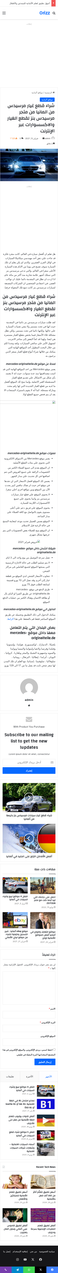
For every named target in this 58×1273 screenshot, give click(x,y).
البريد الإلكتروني (47, 1022)
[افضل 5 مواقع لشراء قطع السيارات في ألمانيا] (46, 1135)
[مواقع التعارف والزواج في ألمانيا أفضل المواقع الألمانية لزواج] (42, 920)
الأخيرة (29, 1076)
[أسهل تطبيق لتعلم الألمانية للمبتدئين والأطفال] (15, 1182)
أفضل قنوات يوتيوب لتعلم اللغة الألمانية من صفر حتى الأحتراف (21, 1119)
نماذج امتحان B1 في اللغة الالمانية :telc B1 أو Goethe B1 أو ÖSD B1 (20, 1104)
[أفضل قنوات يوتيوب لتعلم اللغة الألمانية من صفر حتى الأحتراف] (46, 1120)
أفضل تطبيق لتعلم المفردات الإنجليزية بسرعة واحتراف (43, 1229)
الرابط (10, 618)
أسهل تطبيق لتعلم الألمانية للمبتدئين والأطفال (18, 1195)
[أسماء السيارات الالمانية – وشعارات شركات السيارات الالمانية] (46, 1149)
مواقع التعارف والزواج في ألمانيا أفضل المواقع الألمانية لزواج (42, 935)
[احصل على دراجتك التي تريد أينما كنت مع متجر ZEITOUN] (42, 885)
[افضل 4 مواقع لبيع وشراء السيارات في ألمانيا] (15, 885)
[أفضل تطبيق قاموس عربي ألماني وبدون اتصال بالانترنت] (15, 1215)
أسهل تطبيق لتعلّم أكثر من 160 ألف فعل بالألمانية (44, 1195)
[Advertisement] (29, 55)
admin (47, 138)
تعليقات (10, 1076)
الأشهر (48, 1076)
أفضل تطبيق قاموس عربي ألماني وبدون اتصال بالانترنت (15, 1229)
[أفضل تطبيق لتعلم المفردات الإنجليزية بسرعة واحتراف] (43, 1215)
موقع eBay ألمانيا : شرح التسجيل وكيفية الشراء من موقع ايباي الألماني (16, 934)
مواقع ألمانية (37, 92)
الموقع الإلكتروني (47, 1036)
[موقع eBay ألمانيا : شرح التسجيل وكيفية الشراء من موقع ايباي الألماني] (15, 920)
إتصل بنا (6, 1251)
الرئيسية (49, 92)
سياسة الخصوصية (47, 1251)
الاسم (52, 1008)
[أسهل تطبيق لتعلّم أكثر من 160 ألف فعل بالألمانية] (43, 1182)
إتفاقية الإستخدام (20, 1251)
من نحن (33, 1251)
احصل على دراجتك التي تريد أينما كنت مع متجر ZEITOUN (44, 900)
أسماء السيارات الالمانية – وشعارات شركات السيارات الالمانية (21, 1147)
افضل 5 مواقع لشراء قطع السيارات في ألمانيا (21, 1134)
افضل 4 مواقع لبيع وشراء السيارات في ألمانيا (15, 898)
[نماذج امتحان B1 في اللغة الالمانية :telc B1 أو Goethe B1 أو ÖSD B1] (46, 1104)
